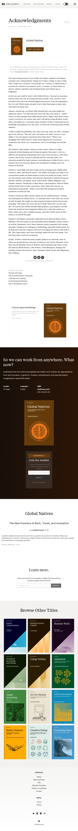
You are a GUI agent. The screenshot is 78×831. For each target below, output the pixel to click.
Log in (57, 4)
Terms (39, 802)
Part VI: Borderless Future (18, 284)
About (49, 4)
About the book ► (35, 49)
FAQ (39, 782)
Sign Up (39, 477)
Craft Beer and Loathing (17, 278)
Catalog (26, 4)
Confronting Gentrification (18, 281)
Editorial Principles (39, 785)
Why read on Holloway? (39, 482)
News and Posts (39, 780)
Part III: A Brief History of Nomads (21, 276)
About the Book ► (17, 318)
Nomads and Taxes (15, 273)
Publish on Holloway (39, 788)
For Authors (38, 4)
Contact (39, 791)
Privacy (39, 805)
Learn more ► (39, 456)
